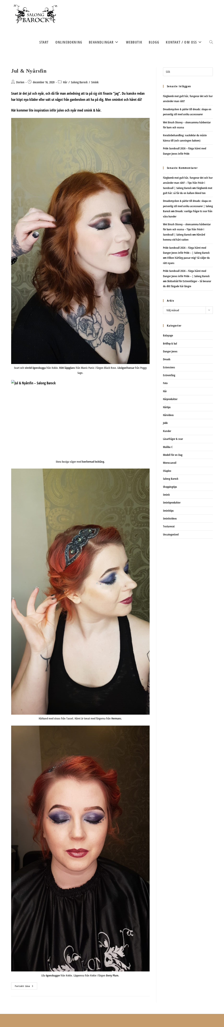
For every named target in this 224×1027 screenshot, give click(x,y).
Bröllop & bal (170, 343)
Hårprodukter (170, 399)
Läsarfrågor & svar (173, 439)
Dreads (166, 359)
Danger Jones (170, 351)
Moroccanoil (169, 463)
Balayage (168, 335)
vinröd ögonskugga (35, 368)
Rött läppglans (67, 368)
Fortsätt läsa (26, 987)
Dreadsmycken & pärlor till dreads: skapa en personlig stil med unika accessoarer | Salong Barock (188, 206)
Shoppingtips (170, 487)
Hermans (116, 718)
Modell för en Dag (172, 455)
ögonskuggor (53, 975)
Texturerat (169, 526)
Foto (165, 383)
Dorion (20, 82)
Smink (95, 82)
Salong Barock (79, 82)
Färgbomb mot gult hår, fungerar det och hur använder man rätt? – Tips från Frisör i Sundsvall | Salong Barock (188, 183)
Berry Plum (112, 975)
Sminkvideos (170, 518)
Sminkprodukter (171, 502)
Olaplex (167, 471)
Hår (65, 82)
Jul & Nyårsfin (28, 71)
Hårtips (167, 407)
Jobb (165, 423)
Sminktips (168, 511)
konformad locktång (93, 462)
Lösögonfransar (125, 368)
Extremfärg (169, 375)
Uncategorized (170, 534)
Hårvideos (168, 415)
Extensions (169, 367)
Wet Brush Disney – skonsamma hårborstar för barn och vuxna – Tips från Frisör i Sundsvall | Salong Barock (187, 229)
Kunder (167, 431)
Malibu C (168, 447)
